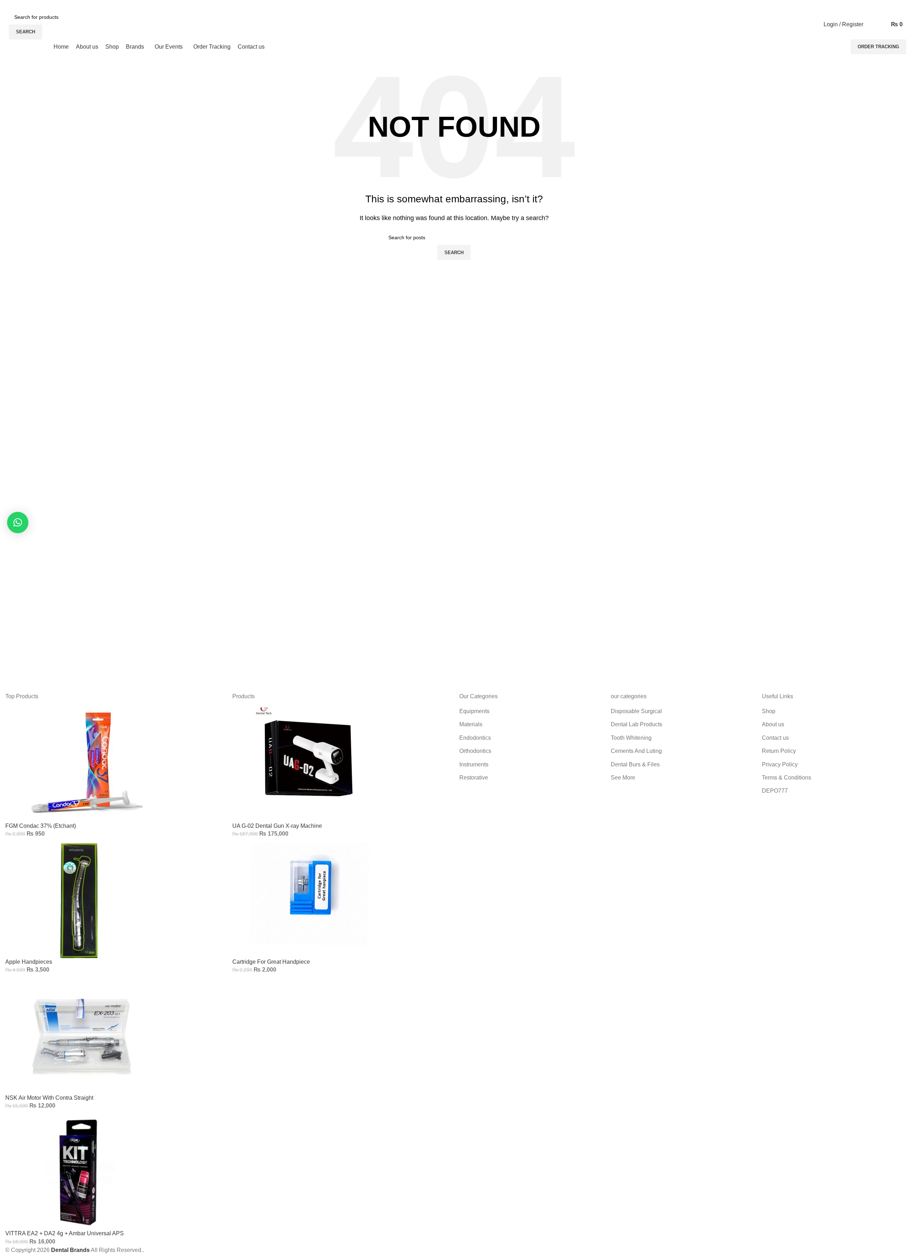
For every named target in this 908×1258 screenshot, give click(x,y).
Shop (768, 711)
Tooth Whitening (631, 738)
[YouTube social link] (22, 5)
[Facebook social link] (6, 5)
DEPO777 (775, 791)
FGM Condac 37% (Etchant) (40, 826)
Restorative (473, 778)
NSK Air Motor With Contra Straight (49, 1098)
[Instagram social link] (14, 5)
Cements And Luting (636, 751)
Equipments (474, 711)
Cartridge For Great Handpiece (271, 962)
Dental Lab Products (636, 724)
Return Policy (779, 751)
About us (773, 724)
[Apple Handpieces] (81, 900)
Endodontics (475, 738)
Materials (470, 724)
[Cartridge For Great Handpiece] (308, 900)
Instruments (473, 764)
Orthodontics (475, 751)
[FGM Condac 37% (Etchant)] (81, 764)
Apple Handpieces (28, 962)
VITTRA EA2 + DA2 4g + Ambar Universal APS (64, 1233)
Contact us (775, 738)
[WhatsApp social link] (30, 5)
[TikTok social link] (38, 5)
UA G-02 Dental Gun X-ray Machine (277, 826)
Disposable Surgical (636, 711)
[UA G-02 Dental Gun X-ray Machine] (308, 764)
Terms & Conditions (786, 778)
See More (623, 778)
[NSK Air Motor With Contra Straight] (81, 1036)
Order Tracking (878, 46)
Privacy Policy (780, 764)
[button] (17, 522)
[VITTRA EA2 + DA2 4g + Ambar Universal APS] (81, 1172)
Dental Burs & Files (635, 764)
